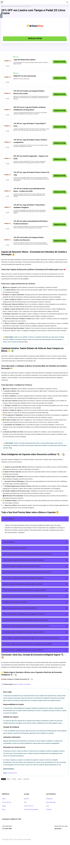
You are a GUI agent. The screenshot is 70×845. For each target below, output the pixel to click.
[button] (35, 518)
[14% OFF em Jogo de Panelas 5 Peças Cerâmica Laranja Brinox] (7, 142)
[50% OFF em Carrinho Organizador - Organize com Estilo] (7, 158)
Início (2, 6)
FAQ (25, 802)
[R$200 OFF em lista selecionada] (7, 77)
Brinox (8, 779)
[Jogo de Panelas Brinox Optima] (7, 60)
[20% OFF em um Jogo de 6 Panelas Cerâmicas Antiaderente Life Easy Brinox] (7, 109)
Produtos (49, 809)
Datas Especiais (51, 802)
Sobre (4, 799)
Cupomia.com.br (12, 773)
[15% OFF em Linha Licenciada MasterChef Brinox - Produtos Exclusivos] (7, 223)
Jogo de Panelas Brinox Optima (24, 60)
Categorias (49, 799)
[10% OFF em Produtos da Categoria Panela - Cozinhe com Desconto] (7, 239)
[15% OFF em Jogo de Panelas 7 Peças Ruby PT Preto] (7, 125)
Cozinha (14, 779)
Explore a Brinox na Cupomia (22, 684)
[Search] (67, 2)
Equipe (4, 806)
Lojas (47, 806)
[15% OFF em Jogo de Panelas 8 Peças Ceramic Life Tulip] (7, 174)
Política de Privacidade (31, 809)
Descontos (26, 779)
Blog (3, 809)
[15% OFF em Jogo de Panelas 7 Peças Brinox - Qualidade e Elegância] (7, 207)
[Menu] (2, 2)
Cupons (20, 779)
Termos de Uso (6, 802)
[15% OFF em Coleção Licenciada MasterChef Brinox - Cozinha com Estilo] (7, 191)
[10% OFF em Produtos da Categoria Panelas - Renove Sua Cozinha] (7, 93)
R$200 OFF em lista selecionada (24, 76)
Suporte (26, 799)
